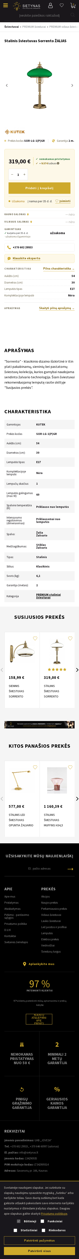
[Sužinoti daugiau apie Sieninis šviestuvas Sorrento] (22, 651)
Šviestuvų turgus (51, 951)
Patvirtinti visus (39, 1251)
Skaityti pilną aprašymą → (57, 308)
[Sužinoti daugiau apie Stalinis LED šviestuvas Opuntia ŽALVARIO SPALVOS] (22, 780)
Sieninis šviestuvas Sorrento (16, 691)
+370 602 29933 (19, 1146)
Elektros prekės (50, 939)
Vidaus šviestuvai (51, 915)
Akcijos (45, 896)
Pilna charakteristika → (59, 268)
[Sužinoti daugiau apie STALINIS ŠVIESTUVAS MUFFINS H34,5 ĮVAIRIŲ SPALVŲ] (57, 780)
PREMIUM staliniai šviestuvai (48, 596)
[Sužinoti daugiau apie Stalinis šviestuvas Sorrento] (57, 651)
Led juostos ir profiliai (54, 927)
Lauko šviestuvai (51, 921)
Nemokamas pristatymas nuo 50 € (22, 1058)
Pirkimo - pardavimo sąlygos (16, 916)
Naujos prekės (49, 902)
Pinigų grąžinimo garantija (22, 1103)
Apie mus (9, 896)
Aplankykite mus (41, 964)
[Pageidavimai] (62, 5)
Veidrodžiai (48, 945)
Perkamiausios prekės (54, 909)
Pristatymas (11, 902)
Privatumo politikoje (54, 1214)
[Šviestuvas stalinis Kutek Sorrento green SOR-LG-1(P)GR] (39, 85)
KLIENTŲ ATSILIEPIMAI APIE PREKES (39, 1019)
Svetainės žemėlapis (16, 942)
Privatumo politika (15, 924)
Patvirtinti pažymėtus (39, 1240)
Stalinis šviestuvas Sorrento (51, 691)
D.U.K (7, 930)
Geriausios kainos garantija (57, 1103)
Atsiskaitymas (12, 909)
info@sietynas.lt (28, 1152)
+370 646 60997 (38, 1146)
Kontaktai (10, 936)
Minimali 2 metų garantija (57, 1058)
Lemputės (47, 933)
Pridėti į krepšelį (39, 188)
